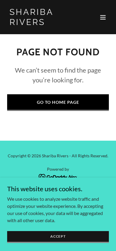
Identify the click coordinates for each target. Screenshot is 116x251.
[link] (43, 23)
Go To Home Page (58, 102)
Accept (58, 236)
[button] (103, 17)
